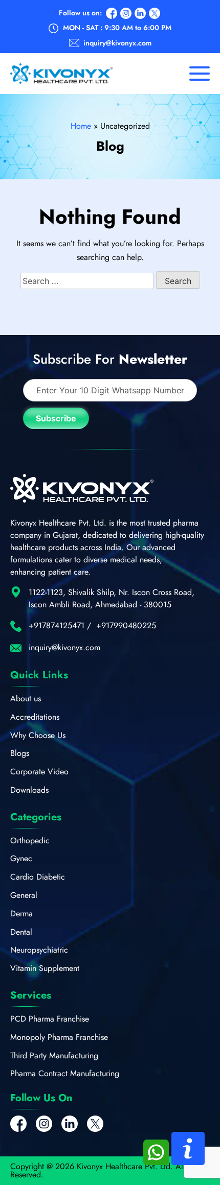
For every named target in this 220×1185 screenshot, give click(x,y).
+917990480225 (126, 625)
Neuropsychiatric (39, 950)
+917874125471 (56, 625)
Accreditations (34, 717)
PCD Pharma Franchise (49, 1019)
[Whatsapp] (157, 1162)
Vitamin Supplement (44, 968)
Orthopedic (30, 840)
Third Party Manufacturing (54, 1055)
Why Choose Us (37, 735)
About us (25, 698)
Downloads (29, 790)
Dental (21, 932)
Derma (21, 913)
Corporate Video (39, 771)
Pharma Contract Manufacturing (64, 1073)
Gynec (21, 858)
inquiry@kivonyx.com (117, 43)
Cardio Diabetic (37, 877)
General (23, 895)
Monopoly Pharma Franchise (59, 1037)
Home (81, 126)
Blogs (19, 753)
